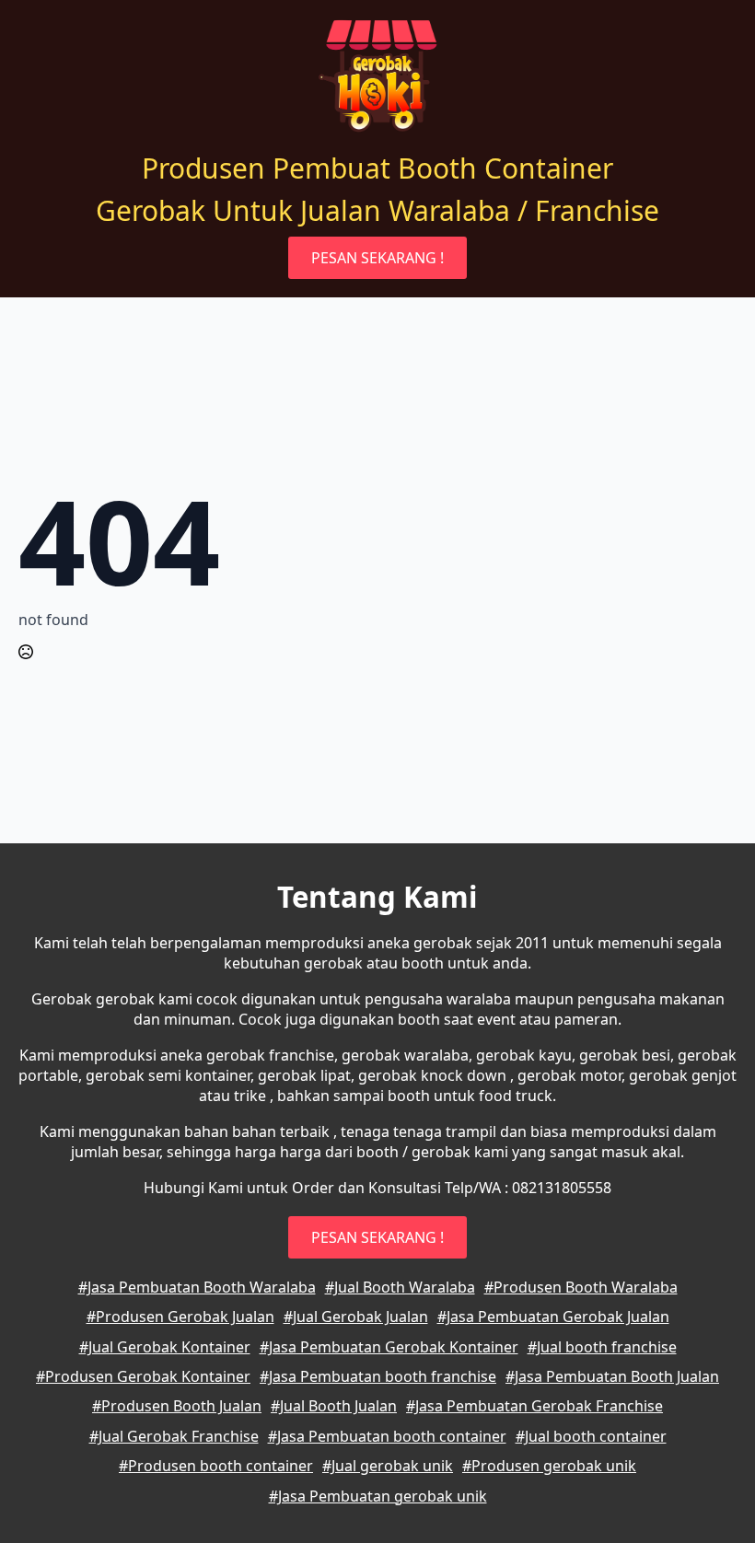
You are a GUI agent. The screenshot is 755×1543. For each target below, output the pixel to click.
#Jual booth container (591, 1436)
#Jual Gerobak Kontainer (164, 1347)
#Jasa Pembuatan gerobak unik (378, 1496)
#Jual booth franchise (602, 1347)
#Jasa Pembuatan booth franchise (378, 1376)
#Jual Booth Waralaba (400, 1287)
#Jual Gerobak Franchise (174, 1436)
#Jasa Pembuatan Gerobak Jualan (553, 1316)
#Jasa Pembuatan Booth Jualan (612, 1376)
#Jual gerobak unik (387, 1466)
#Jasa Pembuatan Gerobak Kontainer (389, 1347)
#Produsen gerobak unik (549, 1466)
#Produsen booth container (216, 1466)
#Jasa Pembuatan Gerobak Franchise (534, 1406)
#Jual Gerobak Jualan (356, 1316)
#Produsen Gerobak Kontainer (143, 1376)
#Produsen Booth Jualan (176, 1406)
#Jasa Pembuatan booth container (387, 1436)
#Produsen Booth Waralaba (581, 1287)
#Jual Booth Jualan (334, 1406)
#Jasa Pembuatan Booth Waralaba (197, 1287)
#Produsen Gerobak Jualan (180, 1316)
